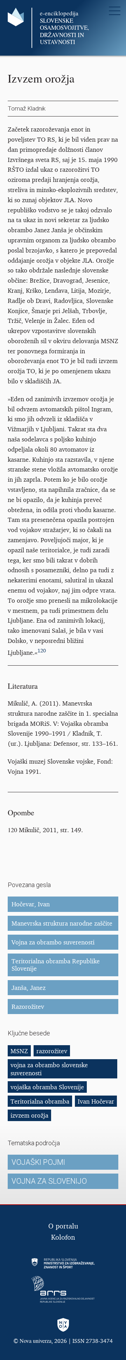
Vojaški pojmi (38, 1162)
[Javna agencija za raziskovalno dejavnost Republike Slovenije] (63, 1289)
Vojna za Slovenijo (49, 1181)
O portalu (63, 1225)
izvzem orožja (29, 1115)
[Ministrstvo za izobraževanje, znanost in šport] (63, 1263)
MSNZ (19, 1051)
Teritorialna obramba (39, 1101)
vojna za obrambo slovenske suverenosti (49, 1069)
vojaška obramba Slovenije (47, 1087)
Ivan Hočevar (96, 1101)
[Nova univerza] (63, 1325)
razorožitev (51, 1051)
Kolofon (63, 1237)
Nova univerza (35, 1340)
